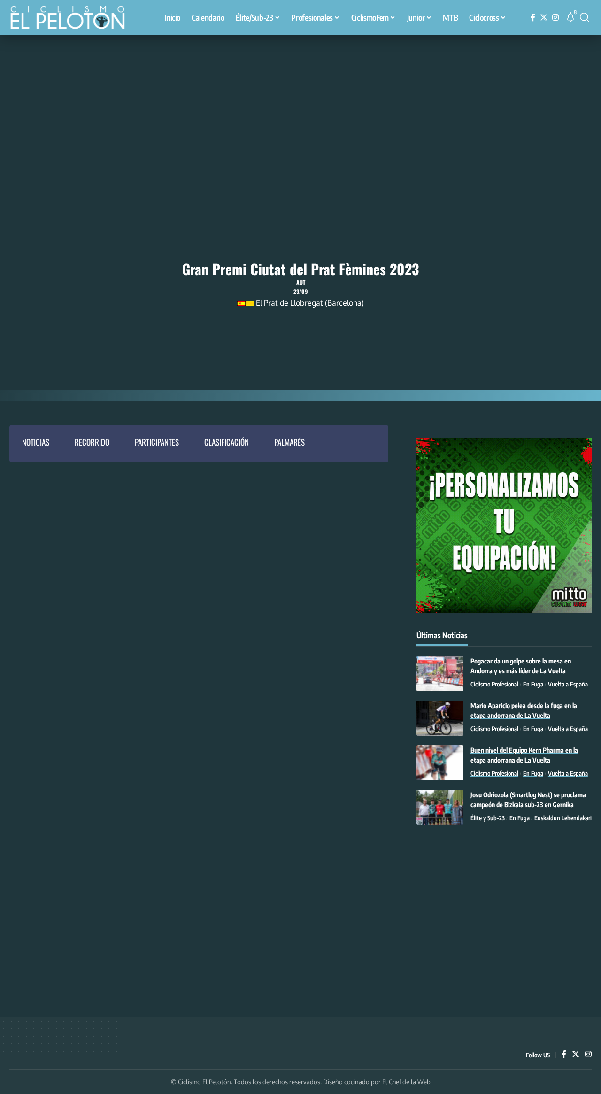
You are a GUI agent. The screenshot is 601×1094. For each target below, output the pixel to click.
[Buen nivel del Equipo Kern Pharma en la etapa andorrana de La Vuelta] (439, 762)
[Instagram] (555, 17)
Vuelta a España (568, 684)
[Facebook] (533, 17)
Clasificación (226, 442)
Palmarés (289, 442)
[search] (584, 17)
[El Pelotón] (72, 19)
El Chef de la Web (406, 1082)
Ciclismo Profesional (494, 684)
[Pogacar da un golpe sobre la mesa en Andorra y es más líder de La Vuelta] (439, 673)
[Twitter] (544, 17)
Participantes (157, 442)
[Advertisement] (300, 105)
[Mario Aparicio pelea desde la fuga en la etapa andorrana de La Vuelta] (439, 718)
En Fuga (533, 684)
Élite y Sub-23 (487, 818)
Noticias (35, 442)
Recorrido (92, 442)
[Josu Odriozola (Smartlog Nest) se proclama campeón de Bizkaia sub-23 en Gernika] (439, 807)
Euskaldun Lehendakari (563, 818)
